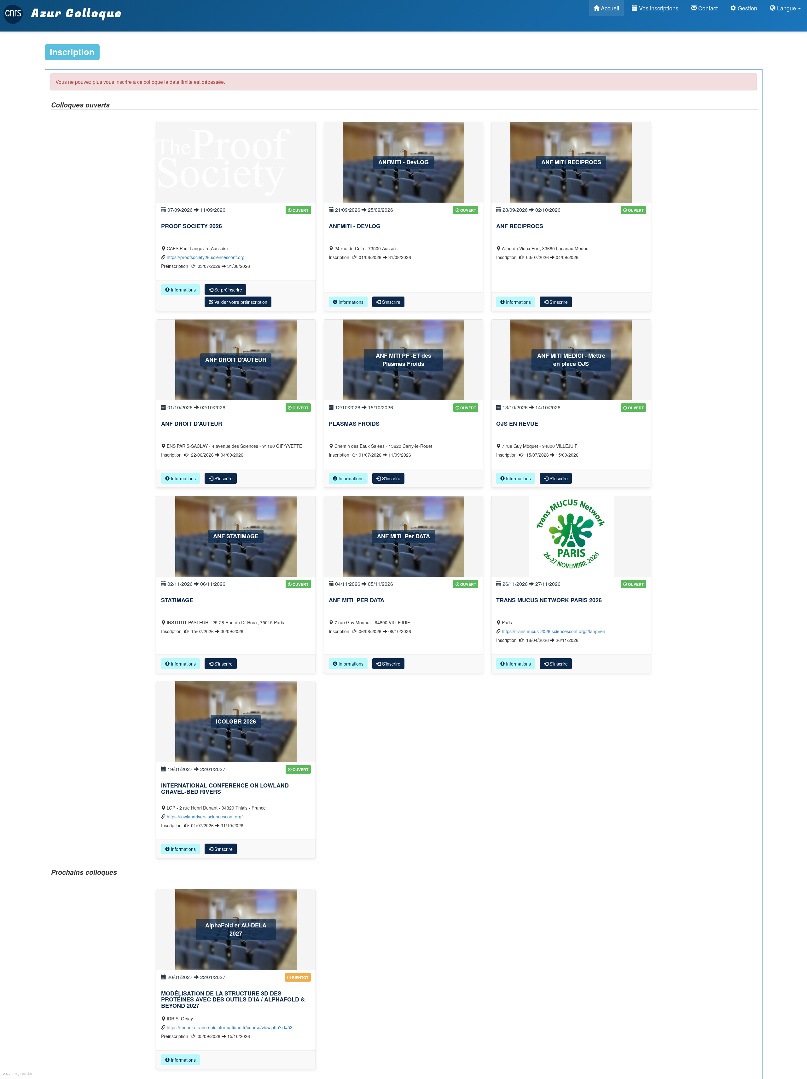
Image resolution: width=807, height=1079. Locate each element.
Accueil (609, 8)
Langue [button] (786, 8)
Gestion (746, 8)
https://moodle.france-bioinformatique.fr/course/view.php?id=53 (230, 1027)
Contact (707, 8)
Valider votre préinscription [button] (240, 302)
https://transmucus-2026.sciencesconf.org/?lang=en (553, 631)
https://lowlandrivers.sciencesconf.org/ (205, 816)
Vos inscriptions (657, 8)
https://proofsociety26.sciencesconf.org (206, 257)
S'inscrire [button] (390, 302)
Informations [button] (183, 289)
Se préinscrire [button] (227, 289)
